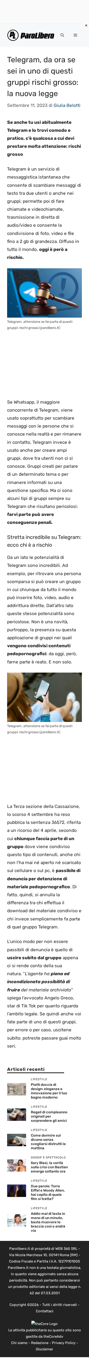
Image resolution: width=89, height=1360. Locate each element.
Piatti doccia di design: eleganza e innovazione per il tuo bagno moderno (49, 1091)
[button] (62, 35)
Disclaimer (44, 1349)
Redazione (39, 1343)
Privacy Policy (63, 1343)
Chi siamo (19, 1343)
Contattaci (44, 1311)
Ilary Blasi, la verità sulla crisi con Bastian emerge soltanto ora (49, 1167)
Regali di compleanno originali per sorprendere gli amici (49, 1116)
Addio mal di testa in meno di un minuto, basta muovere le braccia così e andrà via (48, 1222)
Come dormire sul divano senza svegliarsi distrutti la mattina (48, 1141)
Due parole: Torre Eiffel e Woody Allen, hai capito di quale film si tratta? (48, 1192)
